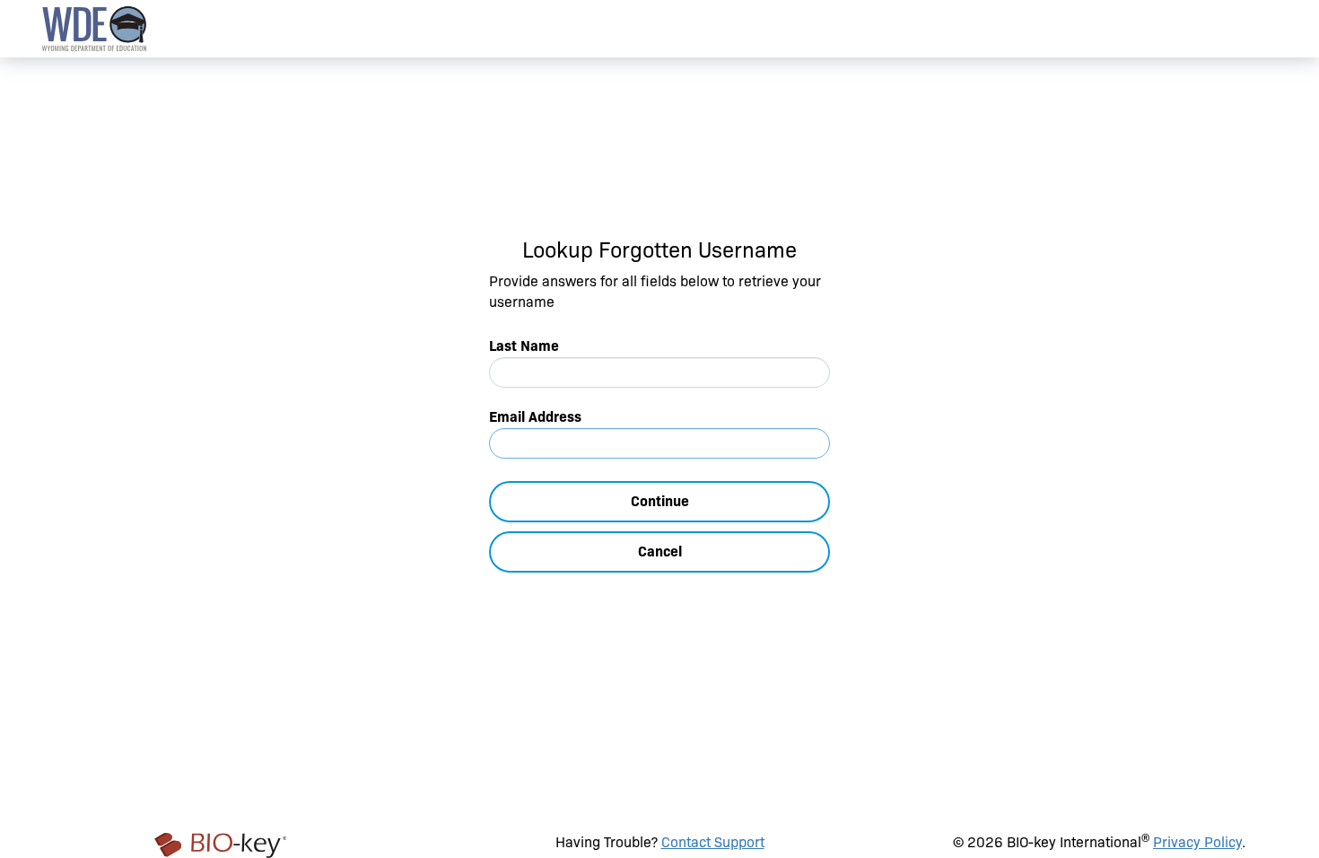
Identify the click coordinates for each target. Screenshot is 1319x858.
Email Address (535, 416)
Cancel (660, 551)
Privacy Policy (1197, 842)
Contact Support (712, 842)
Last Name (524, 346)
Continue (660, 501)
